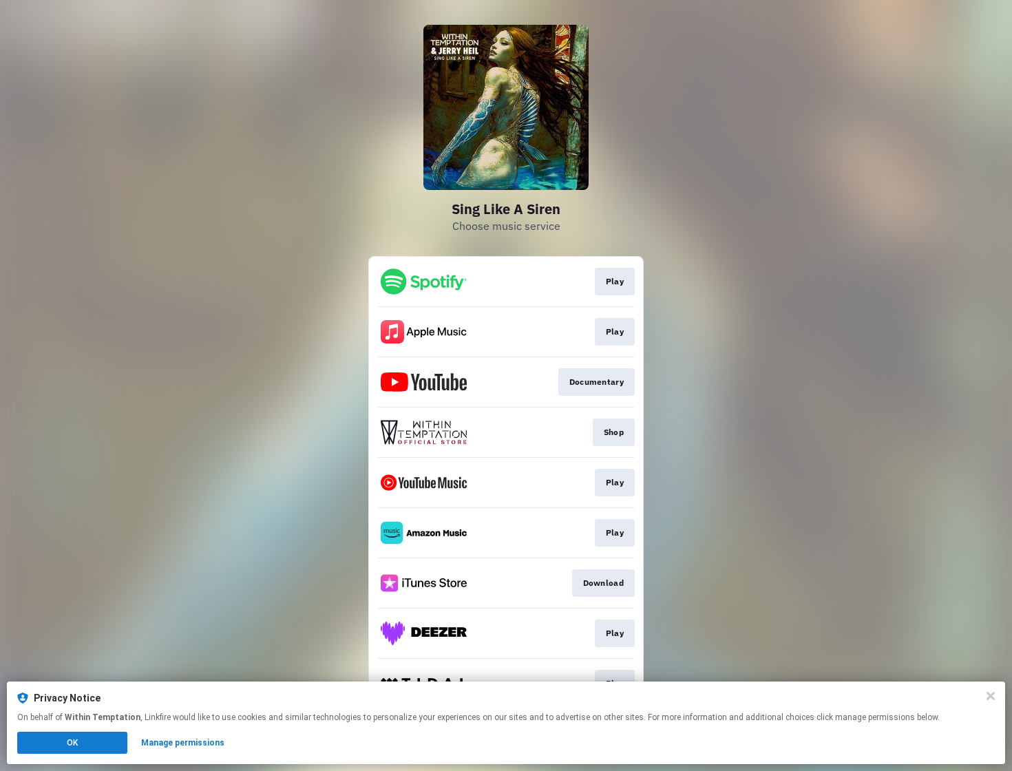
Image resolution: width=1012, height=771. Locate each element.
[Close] (991, 696)
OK (72, 743)
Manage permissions (182, 743)
